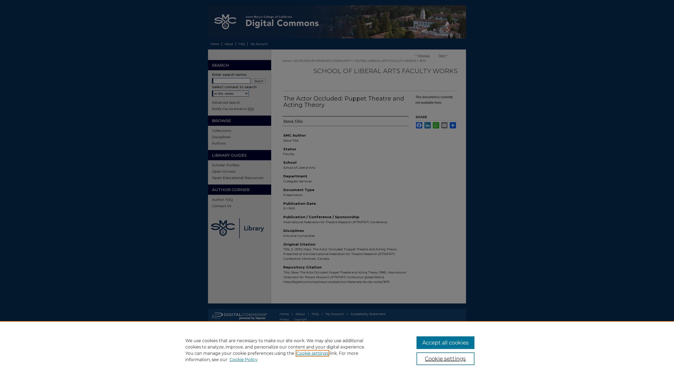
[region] (337, 350)
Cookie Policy (243, 359)
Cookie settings (312, 353)
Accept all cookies (445, 343)
